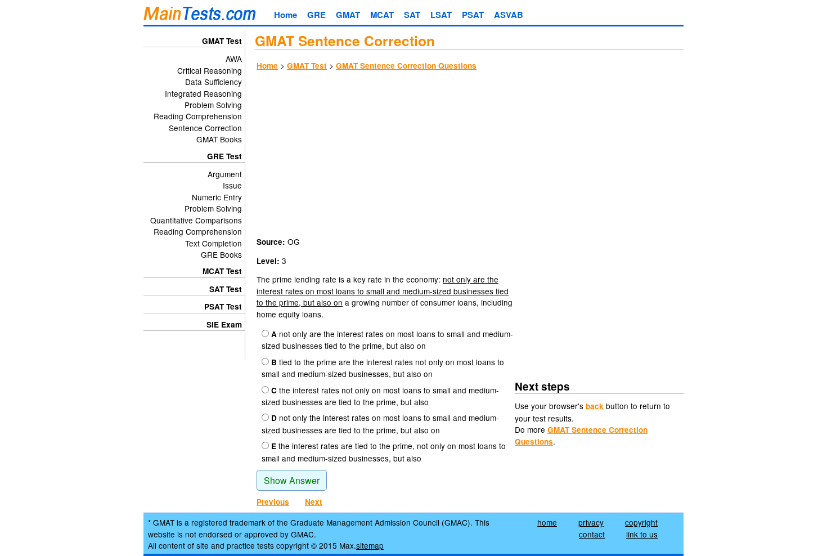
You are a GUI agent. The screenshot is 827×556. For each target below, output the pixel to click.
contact (592, 534)
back (595, 406)
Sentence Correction (205, 127)
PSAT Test (223, 306)
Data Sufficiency (213, 81)
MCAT (382, 14)
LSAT (441, 14)
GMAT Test (307, 65)
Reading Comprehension (198, 116)
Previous (273, 501)
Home (285, 14)
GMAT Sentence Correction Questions (406, 65)
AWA (234, 58)
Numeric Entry (217, 197)
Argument (225, 174)
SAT (412, 14)
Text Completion (213, 243)
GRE (316, 14)
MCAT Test (222, 271)
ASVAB (508, 14)
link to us (642, 534)
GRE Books (221, 254)
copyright (641, 522)
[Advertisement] (469, 155)
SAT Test (225, 289)
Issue (232, 185)
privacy (591, 522)
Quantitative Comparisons (196, 220)
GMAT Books (219, 139)
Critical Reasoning (209, 70)
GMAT (348, 14)
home (547, 522)
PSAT (473, 14)
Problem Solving (213, 104)
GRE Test (224, 156)
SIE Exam (224, 324)
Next (313, 501)
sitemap (370, 545)
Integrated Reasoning (203, 93)
